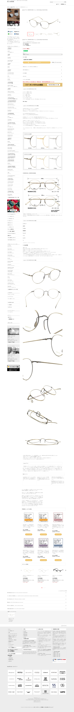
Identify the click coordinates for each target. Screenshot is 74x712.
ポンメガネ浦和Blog (11, 650)
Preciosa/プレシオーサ (9, 164)
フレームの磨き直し (11, 229)
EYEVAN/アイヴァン (9, 80)
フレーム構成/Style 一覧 (11, 216)
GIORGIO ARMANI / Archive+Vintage (10, 271)
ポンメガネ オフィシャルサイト (13, 649)
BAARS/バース (9, 67)
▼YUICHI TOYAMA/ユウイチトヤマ (10, 185)
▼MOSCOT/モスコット (9, 139)
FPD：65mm (25, 101)
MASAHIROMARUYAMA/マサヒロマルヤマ (11, 129)
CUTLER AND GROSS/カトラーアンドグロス (11, 73)
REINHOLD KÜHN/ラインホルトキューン (11, 170)
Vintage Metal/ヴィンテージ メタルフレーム (12, 287)
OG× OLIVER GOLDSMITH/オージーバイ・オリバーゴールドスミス (13, 151)
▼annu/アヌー (9, 55)
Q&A (9, 632)
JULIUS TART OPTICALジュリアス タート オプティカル (12, 108)
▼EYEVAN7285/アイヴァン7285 (10, 83)
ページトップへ (64, 625)
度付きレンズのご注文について (13, 635)
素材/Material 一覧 (10, 222)
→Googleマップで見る (11, 342)
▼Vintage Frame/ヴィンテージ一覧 (10, 192)
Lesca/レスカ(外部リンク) (10, 117)
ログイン (10, 317)
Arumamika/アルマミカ (9, 58)
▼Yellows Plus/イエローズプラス (10, 179)
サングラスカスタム (10, 296)
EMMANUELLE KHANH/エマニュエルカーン (11, 268)
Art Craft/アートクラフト (10, 259)
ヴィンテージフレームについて (13, 633)
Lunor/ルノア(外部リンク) (10, 126)
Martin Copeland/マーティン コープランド (11, 274)
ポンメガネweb (10, 1)
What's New (10, 638)
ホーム (9, 629)
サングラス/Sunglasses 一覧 (11, 214)
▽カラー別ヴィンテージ (11, 239)
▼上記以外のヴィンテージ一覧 (12, 289)
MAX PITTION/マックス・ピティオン (11, 132)
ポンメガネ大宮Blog (11, 651)
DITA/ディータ (9, 76)
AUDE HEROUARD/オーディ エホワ (10, 61)
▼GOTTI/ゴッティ (9, 89)
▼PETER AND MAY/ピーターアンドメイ (11, 161)
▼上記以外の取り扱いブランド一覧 (13, 197)
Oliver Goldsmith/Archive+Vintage (10, 148)
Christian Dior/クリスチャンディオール (11, 265)
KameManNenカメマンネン (9, 111)
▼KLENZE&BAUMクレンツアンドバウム (11, 114)
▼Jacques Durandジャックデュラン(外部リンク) (12, 98)
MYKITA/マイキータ (9, 142)
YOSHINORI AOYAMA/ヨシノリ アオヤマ (11, 182)
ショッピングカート (11, 644)
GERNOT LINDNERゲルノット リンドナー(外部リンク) (12, 86)
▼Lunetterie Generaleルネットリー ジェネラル (12, 123)
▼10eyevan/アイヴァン (9, 48)
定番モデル (9, 235)
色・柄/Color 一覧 (10, 220)
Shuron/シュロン (9, 277)
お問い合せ (10, 307)
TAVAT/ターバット (9, 173)
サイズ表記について (11, 630)
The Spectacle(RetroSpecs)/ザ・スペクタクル (11, 176)
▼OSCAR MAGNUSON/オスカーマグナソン (11, 157)
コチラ (35, 456)
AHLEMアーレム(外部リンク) (10, 51)
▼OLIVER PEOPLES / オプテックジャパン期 (11, 154)
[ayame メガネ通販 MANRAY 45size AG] (43, 22)
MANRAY (24, 230)
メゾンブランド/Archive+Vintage (10, 188)
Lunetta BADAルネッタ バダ (9, 120)
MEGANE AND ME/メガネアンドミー (10, 136)
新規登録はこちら (11, 641)
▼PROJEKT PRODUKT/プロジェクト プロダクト (12, 167)
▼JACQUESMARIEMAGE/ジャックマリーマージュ (12, 101)
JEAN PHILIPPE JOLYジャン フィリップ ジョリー (11, 104)
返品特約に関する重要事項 (28, 59)
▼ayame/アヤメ (9, 64)
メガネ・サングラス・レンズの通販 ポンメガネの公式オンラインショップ (43, 707)
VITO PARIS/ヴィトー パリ (10, 246)
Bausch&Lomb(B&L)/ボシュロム (10, 262)
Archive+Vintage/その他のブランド (10, 195)
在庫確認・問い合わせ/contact (56, 62)
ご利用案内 (10, 304)
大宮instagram (25, 635)
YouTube (25, 637)
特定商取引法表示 (11, 302)
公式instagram (25, 632)
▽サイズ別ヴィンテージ (11, 237)
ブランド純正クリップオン (11, 298)
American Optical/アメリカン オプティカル (11, 255)
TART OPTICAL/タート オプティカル (10, 280)
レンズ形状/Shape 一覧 (11, 218)
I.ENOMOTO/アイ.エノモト (10, 95)
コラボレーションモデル (11, 294)
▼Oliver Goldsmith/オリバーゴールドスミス (12, 145)
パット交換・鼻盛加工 (11, 231)
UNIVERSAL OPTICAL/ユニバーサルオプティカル (11, 283)
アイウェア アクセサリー (12, 233)
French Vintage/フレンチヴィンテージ (11, 252)
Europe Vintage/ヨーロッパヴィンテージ (11, 249)
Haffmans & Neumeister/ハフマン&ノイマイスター (11, 92)
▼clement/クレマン (9, 70)
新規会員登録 (10, 655)
